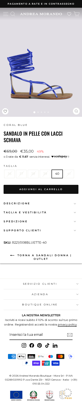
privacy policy (67, 324)
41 (69, 174)
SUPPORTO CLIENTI (22, 230)
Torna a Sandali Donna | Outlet (44, 257)
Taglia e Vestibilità (25, 212)
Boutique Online (40, 304)
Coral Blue (16, 125)
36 (9, 174)
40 (57, 174)
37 (21, 174)
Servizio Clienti (40, 283)
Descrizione (17, 203)
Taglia (10, 166)
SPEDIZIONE (16, 221)
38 (33, 174)
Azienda (40, 294)
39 (45, 174)
